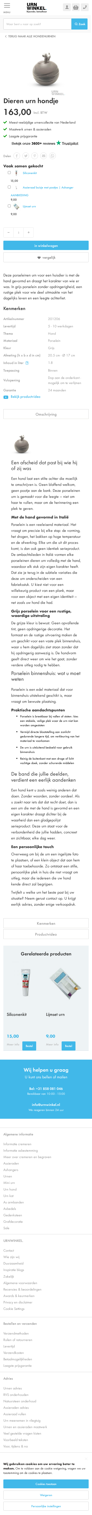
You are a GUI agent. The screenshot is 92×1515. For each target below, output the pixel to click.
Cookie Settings (14, 1308)
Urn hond (10, 1189)
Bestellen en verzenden (20, 1323)
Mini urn (9, 1182)
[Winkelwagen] (76, 7)
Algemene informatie (18, 1134)
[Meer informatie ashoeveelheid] (27, 363)
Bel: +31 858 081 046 (46, 1088)
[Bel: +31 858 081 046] (85, 7)
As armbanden (13, 1202)
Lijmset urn (29, 206)
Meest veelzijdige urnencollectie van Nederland (42, 122)
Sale (6, 1227)
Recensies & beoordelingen (22, 1289)
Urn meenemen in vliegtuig (21, 1420)
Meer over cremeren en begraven (27, 1156)
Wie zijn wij (11, 1256)
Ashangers (10, 1169)
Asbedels (9, 1208)
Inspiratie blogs (13, 1269)
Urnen (7, 1176)
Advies (8, 1378)
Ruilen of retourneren (17, 1339)
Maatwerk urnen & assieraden (30, 129)
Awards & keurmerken (19, 1295)
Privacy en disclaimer (17, 1302)
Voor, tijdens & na (15, 1446)
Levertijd (9, 1346)
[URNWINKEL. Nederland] (37, 7)
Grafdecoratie (13, 1221)
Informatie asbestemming (20, 1150)
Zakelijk (8, 1276)
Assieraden (11, 1163)
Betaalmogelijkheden (17, 1359)
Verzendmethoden (16, 1333)
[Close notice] (86, 1459)
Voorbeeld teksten (15, 1439)
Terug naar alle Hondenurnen (31, 36)
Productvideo (46, 934)
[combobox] (37, 24)
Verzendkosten (13, 1352)
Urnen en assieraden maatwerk (25, 1426)
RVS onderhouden (16, 1394)
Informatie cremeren (17, 1143)
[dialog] (46, 1484)
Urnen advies (12, 1388)
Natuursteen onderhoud (19, 1401)
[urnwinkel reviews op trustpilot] (44, 143)
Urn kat (8, 1195)
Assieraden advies (16, 1407)
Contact (8, 1250)
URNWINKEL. (13, 1240)
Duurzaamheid (13, 1263)
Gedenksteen (12, 1215)
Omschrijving (46, 414)
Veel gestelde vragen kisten (22, 1433)
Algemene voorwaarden (20, 1282)
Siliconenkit (30, 173)
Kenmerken (46, 923)
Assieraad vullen (14, 1413)
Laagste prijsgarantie (23, 136)
